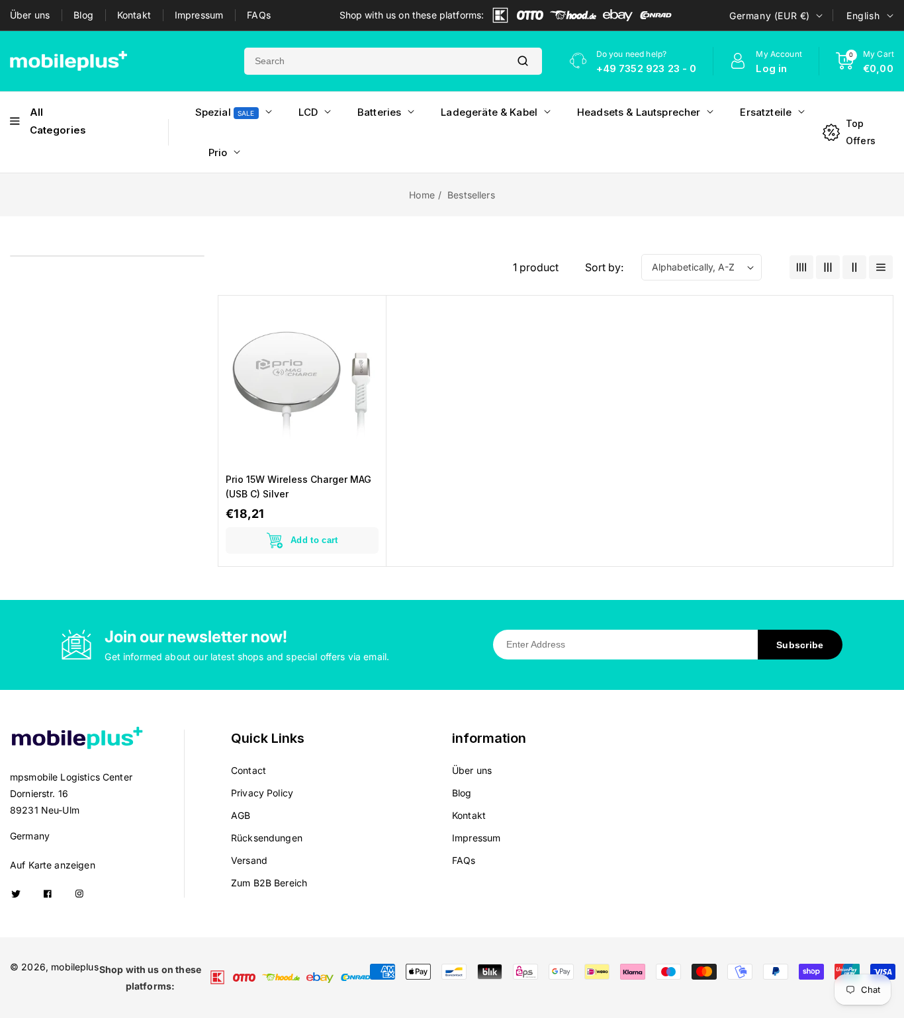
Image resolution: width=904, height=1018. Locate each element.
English (863, 15)
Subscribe (800, 645)
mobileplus (75, 966)
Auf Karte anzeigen (52, 864)
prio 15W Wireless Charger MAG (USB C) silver (298, 486)
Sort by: (604, 267)
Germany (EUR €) (769, 15)
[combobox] (374, 61)
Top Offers (861, 132)
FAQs (259, 15)
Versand (249, 860)
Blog (83, 15)
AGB (240, 815)
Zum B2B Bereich (269, 882)
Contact (248, 770)
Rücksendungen (266, 837)
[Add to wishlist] (367, 375)
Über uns (30, 15)
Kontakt (134, 15)
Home (422, 194)
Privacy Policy (262, 792)
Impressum (199, 15)
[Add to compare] (367, 344)
